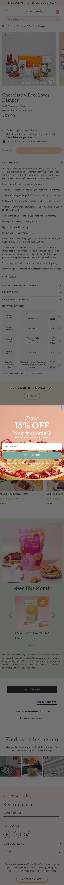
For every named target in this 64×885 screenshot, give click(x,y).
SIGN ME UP (32, 455)
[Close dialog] (61, 408)
